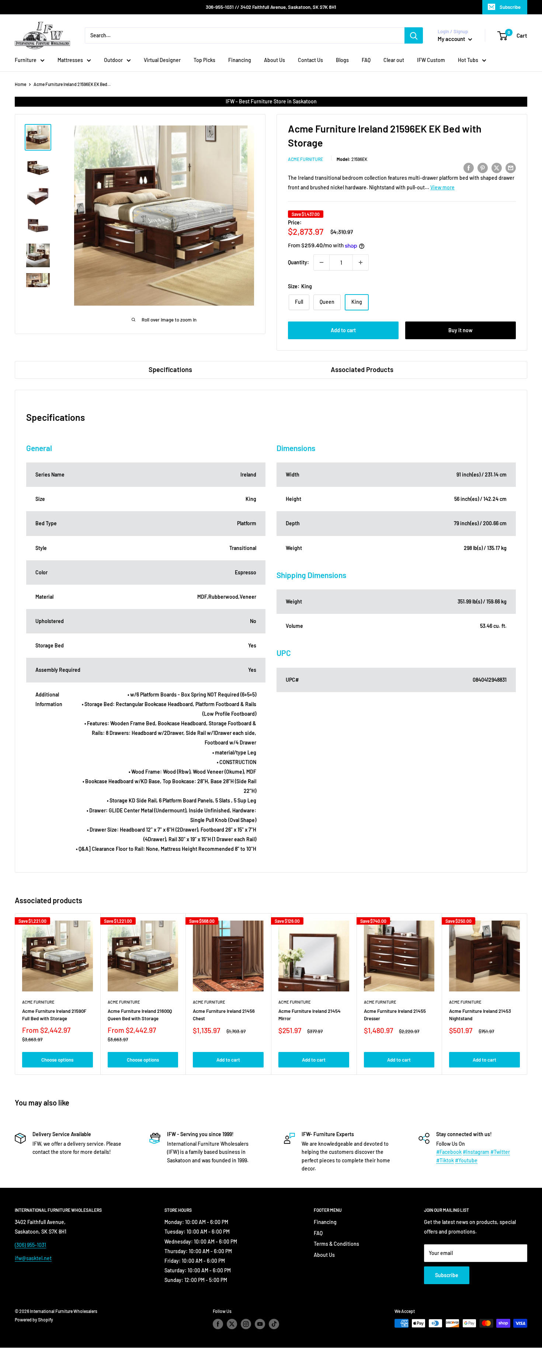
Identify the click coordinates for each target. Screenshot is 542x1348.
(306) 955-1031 (30, 1245)
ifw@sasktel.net (33, 1258)
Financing (239, 60)
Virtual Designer (162, 60)
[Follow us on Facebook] (218, 1324)
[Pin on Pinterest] (482, 167)
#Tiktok (445, 1160)
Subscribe (510, 7)
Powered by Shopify (34, 1319)
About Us (274, 60)
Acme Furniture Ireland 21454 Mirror (309, 1014)
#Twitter (500, 1152)
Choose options (57, 1060)
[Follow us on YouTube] (260, 1324)
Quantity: (298, 262)
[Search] (413, 35)
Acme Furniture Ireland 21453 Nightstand (480, 1014)
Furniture (26, 60)
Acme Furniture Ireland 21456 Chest (224, 1014)
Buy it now (460, 330)
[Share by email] (510, 167)
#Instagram (476, 1152)
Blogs (342, 60)
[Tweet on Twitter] (496, 167)
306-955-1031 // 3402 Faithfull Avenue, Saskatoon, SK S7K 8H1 (271, 7)
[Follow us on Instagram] (246, 1324)
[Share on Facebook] (468, 167)
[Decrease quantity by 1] (321, 262)
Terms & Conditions (336, 1244)
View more (442, 187)
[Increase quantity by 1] (360, 262)
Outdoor (113, 60)
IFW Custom (431, 60)
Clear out (393, 60)
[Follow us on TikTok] (274, 1324)
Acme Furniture (305, 159)
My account (452, 38)
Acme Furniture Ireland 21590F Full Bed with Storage (54, 1014)
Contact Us (310, 60)
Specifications (170, 369)
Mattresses (70, 60)
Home (20, 84)
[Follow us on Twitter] (232, 1324)
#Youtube (466, 1160)
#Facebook (449, 1152)
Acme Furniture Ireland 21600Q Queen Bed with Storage (140, 1014)
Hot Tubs (468, 60)
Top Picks (204, 60)
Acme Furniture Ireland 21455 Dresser (395, 1014)
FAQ (366, 60)
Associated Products (362, 369)
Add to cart (343, 330)
